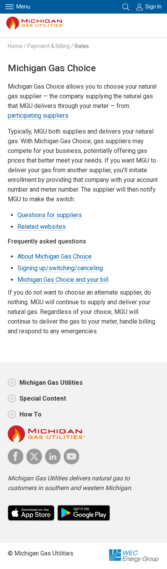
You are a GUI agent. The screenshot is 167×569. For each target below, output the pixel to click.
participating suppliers (38, 115)
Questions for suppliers (49, 215)
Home (15, 46)
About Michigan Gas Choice (54, 256)
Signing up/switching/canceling (60, 268)
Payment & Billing (48, 46)
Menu (23, 6)
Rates (82, 46)
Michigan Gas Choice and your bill (62, 279)
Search (126, 7)
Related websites (41, 226)
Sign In (153, 6)
